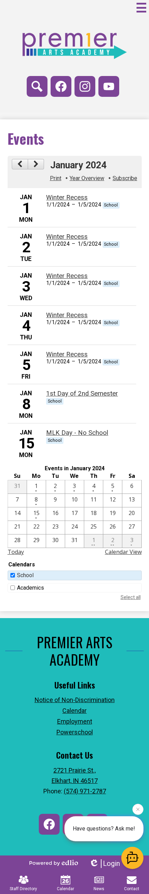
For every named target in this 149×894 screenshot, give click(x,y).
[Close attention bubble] (137, 809)
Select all (131, 597)
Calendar (65, 888)
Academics (30, 587)
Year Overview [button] (87, 178)
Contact (131, 888)
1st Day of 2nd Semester (82, 393)
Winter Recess (67, 197)
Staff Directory (23, 888)
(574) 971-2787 (85, 791)
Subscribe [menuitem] (125, 178)
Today (16, 552)
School (25, 575)
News (99, 888)
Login (111, 863)
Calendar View (123, 552)
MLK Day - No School (77, 433)
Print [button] (55, 178)
